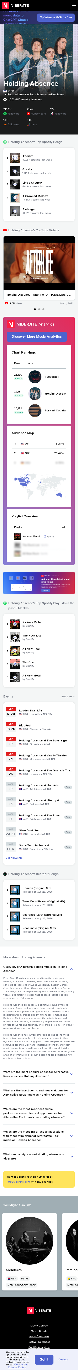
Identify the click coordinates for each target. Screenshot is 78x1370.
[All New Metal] (15, 677)
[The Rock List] (15, 637)
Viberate (15, 5)
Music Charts (39, 1331)
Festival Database (39, 1342)
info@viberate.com (18, 1181)
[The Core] (15, 664)
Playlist (18, 527)
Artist (31, 363)
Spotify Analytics (39, 1347)
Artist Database (39, 1336)
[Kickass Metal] (15, 624)
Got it (44, 1359)
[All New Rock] (15, 650)
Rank (17, 363)
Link (45, 536)
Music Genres (39, 1325)
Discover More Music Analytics (37, 336)
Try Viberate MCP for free (56, 17)
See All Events (14, 857)
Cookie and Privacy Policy (18, 1366)
